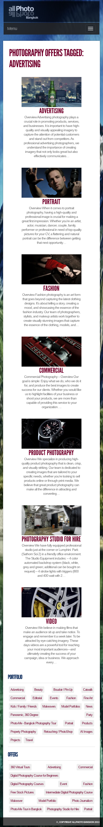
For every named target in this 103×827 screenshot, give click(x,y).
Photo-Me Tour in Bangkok (26, 809)
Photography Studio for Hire (63, 809)
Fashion (71, 698)
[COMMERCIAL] (51, 370)
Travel (29, 740)
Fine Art (88, 698)
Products (87, 723)
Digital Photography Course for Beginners (34, 775)
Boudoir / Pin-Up (62, 689)
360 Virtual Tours (20, 767)
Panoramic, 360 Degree (24, 715)
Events (54, 698)
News (89, 706)
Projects (15, 740)
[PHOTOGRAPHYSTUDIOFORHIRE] (51, 539)
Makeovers (49, 706)
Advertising (17, 689)
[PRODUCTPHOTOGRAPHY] (51, 452)
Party (89, 715)
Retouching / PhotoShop (58, 731)
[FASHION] (51, 288)
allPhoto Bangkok (83, 822)
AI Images (86, 731)
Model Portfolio (47, 801)
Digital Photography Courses (27, 784)
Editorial (37, 698)
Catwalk (87, 689)
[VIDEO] (51, 621)
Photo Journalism (82, 801)
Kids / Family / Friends (24, 706)
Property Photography (23, 731)
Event (63, 784)
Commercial (18, 698)
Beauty (38, 689)
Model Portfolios (70, 706)
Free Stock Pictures (22, 792)
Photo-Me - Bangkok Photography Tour (33, 723)
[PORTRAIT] (51, 201)
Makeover (16, 801)
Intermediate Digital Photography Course (69, 792)
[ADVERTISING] (51, 111)
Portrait (69, 723)
